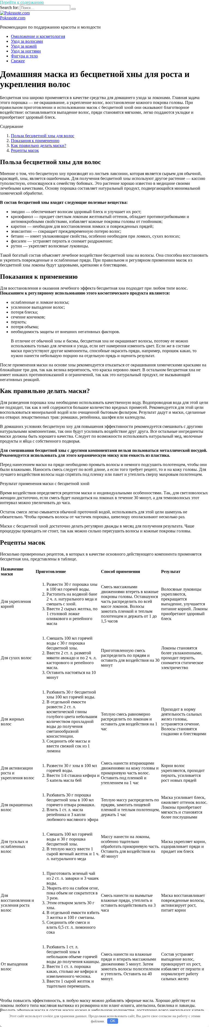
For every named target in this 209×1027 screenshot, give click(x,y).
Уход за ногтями (26, 51)
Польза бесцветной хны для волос (42, 135)
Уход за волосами (27, 41)
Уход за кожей (24, 46)
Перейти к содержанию (22, 2)
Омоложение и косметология (38, 36)
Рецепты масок (25, 150)
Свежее (18, 61)
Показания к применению (35, 140)
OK (112, 1021)
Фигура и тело (24, 56)
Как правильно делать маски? (38, 145)
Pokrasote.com (12, 18)
